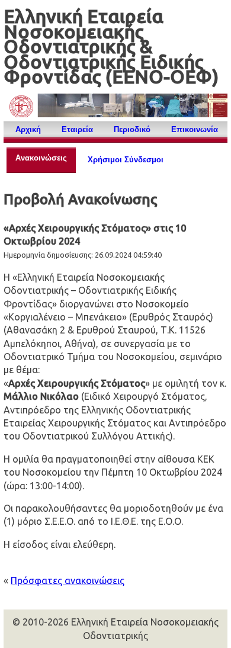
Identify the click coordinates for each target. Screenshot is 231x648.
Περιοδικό (132, 129)
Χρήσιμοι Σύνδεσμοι (125, 159)
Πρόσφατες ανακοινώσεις (67, 580)
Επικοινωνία (194, 129)
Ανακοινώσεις (41, 157)
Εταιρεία (77, 129)
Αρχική (28, 129)
